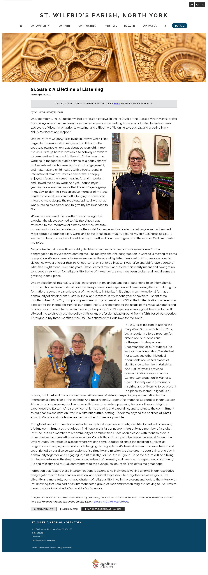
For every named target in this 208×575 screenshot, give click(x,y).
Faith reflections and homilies (103, 509)
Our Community (39, 26)
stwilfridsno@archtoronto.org (43, 540)
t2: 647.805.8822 (38, 536)
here (117, 103)
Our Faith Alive (44, 509)
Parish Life (111, 26)
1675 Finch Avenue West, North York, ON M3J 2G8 (52, 529)
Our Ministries (87, 26)
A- (197, 4)
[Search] (165, 26)
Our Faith (64, 26)
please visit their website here (111, 501)
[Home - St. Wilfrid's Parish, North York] (21, 26)
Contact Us (150, 26)
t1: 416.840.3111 (38, 533)
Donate (179, 26)
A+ (191, 4)
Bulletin (129, 26)
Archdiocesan (70, 509)
